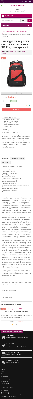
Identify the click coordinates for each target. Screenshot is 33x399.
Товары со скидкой (5, 380)
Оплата (2, 371)
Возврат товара (4, 381)
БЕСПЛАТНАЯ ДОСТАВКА (18, 158)
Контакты (3, 369)
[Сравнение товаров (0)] (22, 1)
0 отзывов (4, 53)
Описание (6, 158)
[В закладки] (26, 105)
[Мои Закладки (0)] (26, 1)
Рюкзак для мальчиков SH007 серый (25, 93)
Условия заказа (4, 376)
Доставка (3, 373)
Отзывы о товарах (5, 383)
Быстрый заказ (17, 324)
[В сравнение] (29, 105)
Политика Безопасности (6, 374)
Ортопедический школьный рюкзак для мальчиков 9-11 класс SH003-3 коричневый (9, 93)
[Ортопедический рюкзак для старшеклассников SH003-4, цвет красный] (16, 72)
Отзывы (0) (6, 162)
